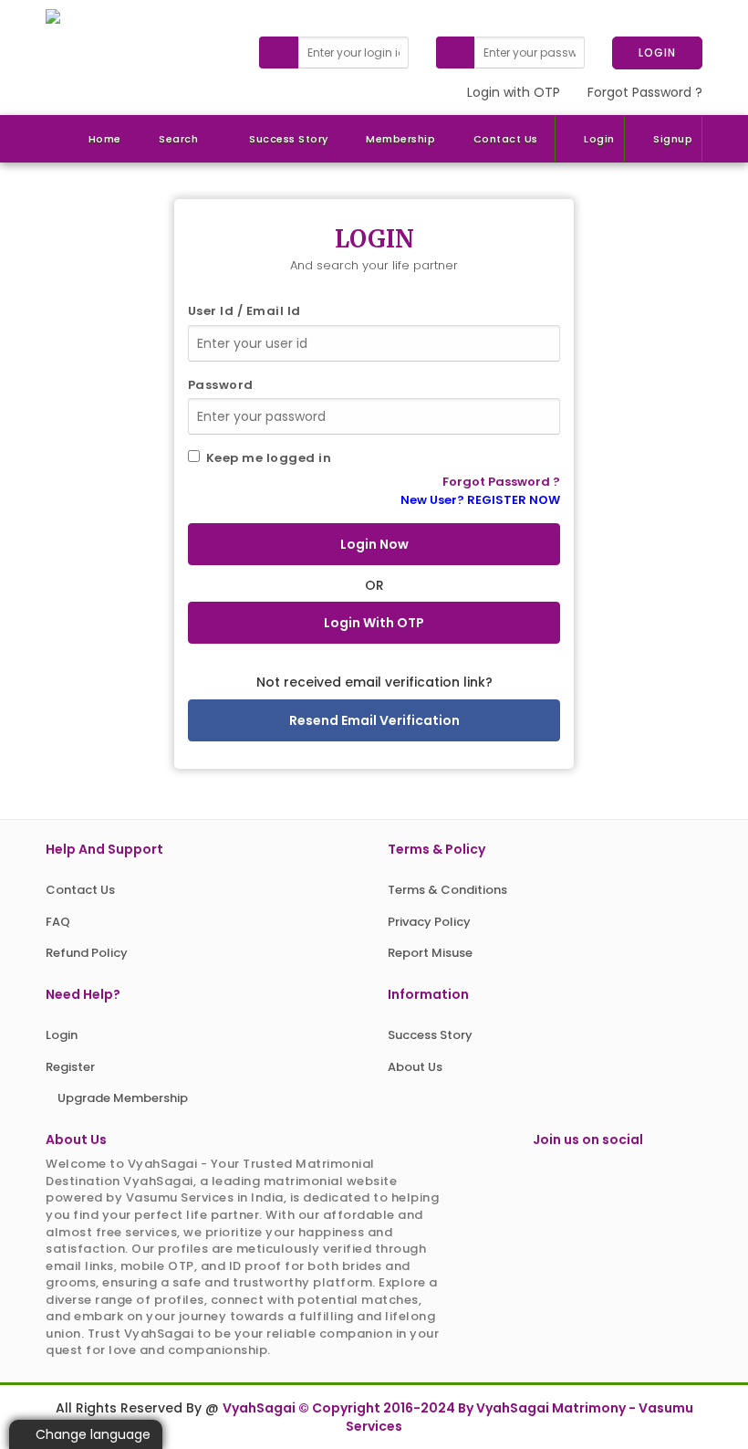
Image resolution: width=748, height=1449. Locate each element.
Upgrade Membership (121, 1098)
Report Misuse (430, 952)
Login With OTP (374, 623)
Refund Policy (87, 952)
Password (221, 385)
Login (599, 138)
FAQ (58, 921)
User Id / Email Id (244, 311)
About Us (415, 1067)
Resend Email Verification (374, 720)
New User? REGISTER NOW (480, 500)
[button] (175, 139)
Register (70, 1067)
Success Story (288, 138)
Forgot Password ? (644, 92)
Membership (400, 138)
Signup (672, 138)
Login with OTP (513, 92)
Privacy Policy (429, 921)
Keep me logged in (266, 458)
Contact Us (505, 138)
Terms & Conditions (447, 889)
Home (104, 138)
